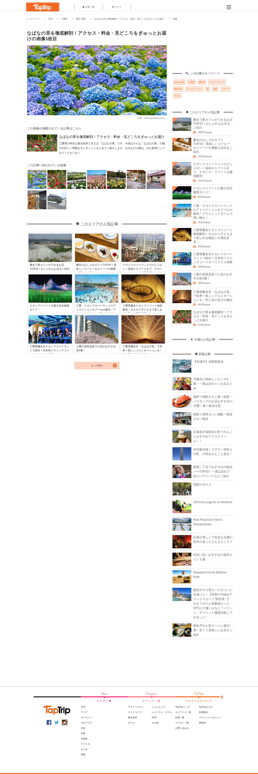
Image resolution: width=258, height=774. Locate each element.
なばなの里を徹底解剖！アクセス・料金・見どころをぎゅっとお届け (129, 19)
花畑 (215, 89)
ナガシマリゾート (217, 82)
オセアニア (86, 722)
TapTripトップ (182, 707)
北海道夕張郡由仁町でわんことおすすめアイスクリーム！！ (213, 436)
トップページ (33, 19)
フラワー (225, 89)
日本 (50, 19)
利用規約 (203, 712)
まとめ (84, 749)
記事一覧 (89, 7)
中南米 (84, 738)
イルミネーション (194, 89)
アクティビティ (136, 707)
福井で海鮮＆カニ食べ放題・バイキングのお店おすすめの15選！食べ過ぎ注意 (213, 401)
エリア (118, 7)
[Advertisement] (202, 48)
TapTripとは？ (206, 707)
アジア (84, 712)
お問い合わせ (182, 728)
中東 (83, 733)
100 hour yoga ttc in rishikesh (212, 502)
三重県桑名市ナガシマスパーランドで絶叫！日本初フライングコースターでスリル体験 (213, 258)
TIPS (154, 717)
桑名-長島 (81, 19)
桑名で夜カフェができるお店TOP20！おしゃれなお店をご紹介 (213, 123)
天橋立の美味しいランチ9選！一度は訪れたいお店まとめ (213, 384)
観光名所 (178, 89)
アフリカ (85, 744)
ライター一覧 (182, 722)
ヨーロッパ (86, 717)
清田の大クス (202, 484)
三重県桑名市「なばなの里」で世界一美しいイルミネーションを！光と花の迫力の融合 (213, 295)
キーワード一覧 (183, 712)
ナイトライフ (135, 712)
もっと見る (97, 365)
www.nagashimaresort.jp (154, 118)
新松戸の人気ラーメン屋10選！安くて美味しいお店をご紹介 (213, 630)
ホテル (131, 722)
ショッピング (158, 707)
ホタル (177, 96)
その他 (155, 722)
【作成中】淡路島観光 (208, 361)
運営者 (202, 722)
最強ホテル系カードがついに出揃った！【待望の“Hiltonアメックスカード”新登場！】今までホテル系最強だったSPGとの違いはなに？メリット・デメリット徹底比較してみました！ (213, 603)
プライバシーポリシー (210, 717)
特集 (83, 754)
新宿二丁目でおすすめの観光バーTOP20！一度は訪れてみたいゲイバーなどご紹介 (213, 471)
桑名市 (202, 82)
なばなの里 (179, 82)
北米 (83, 728)
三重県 (64, 19)
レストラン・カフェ (162, 712)
